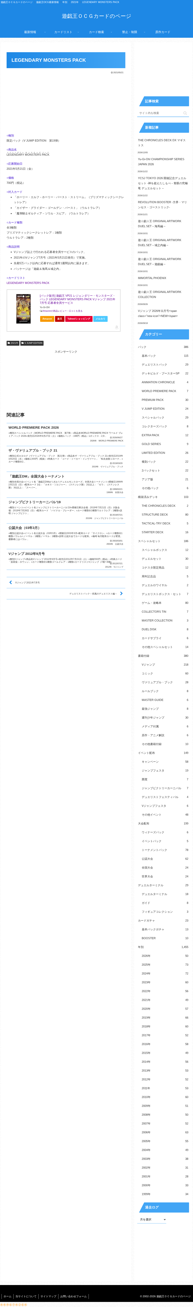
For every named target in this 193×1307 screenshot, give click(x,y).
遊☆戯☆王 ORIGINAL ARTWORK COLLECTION (159, 294)
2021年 (14, 343)
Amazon (47, 318)
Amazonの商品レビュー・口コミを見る (62, 311)
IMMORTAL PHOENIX (152, 278)
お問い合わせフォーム (73, 1296)
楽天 (59, 318)
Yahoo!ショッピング (78, 318)
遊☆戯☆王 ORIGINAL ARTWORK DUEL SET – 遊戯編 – (159, 261)
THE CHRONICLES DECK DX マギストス (162, 143)
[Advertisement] (66, 102)
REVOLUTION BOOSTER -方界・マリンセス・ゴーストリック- (162, 205)
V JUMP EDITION (33, 343)
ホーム (7, 1296)
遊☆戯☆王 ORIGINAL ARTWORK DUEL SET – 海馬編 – (159, 223)
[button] (185, 113)
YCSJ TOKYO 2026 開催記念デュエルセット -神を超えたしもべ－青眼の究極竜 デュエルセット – (163, 183)
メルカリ (100, 318)
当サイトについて (26, 1296)
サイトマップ (48, 1296)
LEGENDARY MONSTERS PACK (28, 282)
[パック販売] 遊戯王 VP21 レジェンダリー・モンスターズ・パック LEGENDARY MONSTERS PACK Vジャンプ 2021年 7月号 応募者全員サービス (77, 299)
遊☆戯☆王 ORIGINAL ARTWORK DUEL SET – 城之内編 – (159, 242)
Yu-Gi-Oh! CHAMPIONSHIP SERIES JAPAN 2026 (161, 162)
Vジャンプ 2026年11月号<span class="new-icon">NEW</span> (158, 313)
